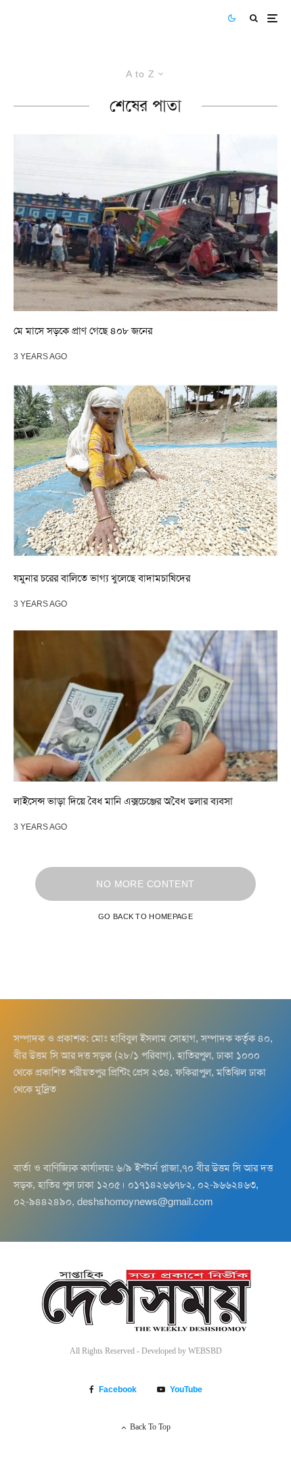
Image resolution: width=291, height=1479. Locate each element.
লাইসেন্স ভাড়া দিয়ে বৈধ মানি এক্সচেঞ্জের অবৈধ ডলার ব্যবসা (123, 801)
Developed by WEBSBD (181, 1351)
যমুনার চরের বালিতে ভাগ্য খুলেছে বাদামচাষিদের (102, 578)
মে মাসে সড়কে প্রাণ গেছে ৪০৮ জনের (83, 331)
